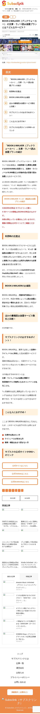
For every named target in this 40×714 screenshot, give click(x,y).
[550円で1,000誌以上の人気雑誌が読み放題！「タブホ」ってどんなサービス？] (29, 498)
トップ (20, 653)
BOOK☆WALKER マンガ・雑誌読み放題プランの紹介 (20, 200)
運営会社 (20, 668)
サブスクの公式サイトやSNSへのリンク (22, 129)
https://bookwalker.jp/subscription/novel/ (21, 62)
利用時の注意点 (15, 91)
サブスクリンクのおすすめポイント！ (22, 114)
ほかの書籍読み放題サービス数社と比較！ (22, 105)
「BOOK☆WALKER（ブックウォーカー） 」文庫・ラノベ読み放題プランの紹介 (22, 82)
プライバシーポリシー (20, 677)
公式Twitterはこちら (20, 473)
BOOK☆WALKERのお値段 (19, 97)
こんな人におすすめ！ (17, 121)
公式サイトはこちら (20, 465)
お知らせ (20, 672)
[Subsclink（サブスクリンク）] (12, 3)
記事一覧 (20, 663)
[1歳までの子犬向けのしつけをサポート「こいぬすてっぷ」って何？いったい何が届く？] (11, 498)
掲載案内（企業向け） (20, 692)
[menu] (37, 3)
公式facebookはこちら (20, 481)
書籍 (5, 17)
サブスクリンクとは (20, 658)
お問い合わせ (20, 682)
